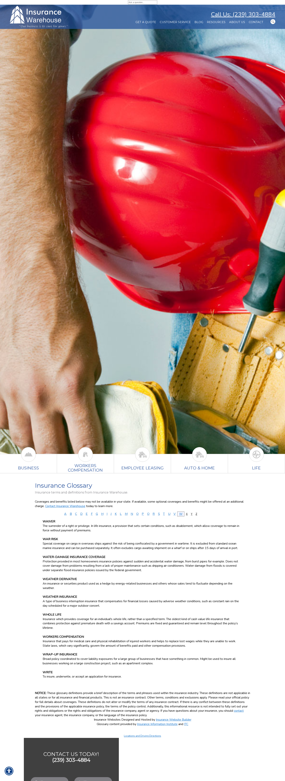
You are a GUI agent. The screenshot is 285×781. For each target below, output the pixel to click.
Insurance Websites (107, 720)
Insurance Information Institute (157, 724)
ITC (186, 724)
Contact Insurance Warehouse (65, 506)
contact (239, 711)
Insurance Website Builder (173, 720)
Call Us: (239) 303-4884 (243, 14)
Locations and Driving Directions (142, 736)
